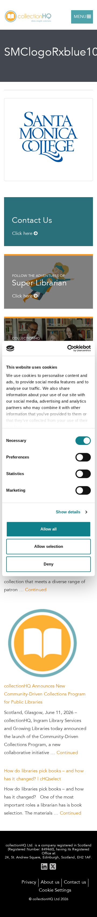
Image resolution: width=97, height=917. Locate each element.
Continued (35, 590)
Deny (48, 564)
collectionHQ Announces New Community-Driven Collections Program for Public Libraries (45, 694)
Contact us (75, 882)
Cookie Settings (55, 890)
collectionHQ (28, 16)
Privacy (29, 882)
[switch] (83, 457)
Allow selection (48, 546)
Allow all (48, 529)
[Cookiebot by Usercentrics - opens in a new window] (68, 348)
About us (50, 882)
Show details (68, 512)
